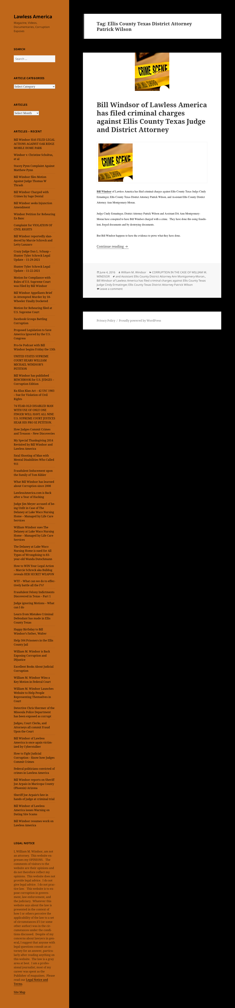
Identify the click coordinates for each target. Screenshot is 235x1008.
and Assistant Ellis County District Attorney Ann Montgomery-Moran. (160, 276)
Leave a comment (111, 289)
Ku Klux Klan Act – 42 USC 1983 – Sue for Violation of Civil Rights (34, 395)
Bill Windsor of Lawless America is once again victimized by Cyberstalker (33, 742)
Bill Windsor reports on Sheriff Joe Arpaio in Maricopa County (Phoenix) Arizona (34, 784)
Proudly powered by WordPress (140, 320)
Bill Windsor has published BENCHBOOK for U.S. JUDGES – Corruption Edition (34, 380)
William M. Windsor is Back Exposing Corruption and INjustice (32, 656)
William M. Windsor (133, 272)
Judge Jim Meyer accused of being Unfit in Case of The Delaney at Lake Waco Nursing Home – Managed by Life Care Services (34, 512)
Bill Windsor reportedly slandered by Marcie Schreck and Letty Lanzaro (33, 240)
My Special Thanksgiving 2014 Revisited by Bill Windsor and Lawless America (33, 444)
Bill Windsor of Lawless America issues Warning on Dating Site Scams (32, 810)
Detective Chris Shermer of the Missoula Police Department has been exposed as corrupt (34, 712)
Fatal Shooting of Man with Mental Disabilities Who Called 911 (34, 460)
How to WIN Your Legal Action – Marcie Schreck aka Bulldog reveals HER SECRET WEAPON (34, 570)
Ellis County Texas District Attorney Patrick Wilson (160, 285)
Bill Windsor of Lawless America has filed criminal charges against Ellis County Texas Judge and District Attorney (152, 117)
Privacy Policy (106, 320)
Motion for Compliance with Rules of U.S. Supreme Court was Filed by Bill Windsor (32, 282)
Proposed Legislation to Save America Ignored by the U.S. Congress (32, 334)
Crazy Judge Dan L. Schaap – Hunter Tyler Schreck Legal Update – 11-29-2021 (32, 255)
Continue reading (113, 246)
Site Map (19, 992)
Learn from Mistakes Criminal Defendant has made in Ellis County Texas (33, 618)
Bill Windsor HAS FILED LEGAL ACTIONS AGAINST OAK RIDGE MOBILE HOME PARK (34, 144)
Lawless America (33, 16)
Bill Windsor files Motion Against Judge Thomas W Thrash (30, 181)
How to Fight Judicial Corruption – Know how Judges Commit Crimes (34, 758)
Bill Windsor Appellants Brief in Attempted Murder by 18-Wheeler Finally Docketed (33, 297)
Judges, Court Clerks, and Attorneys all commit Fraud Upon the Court (32, 727)
